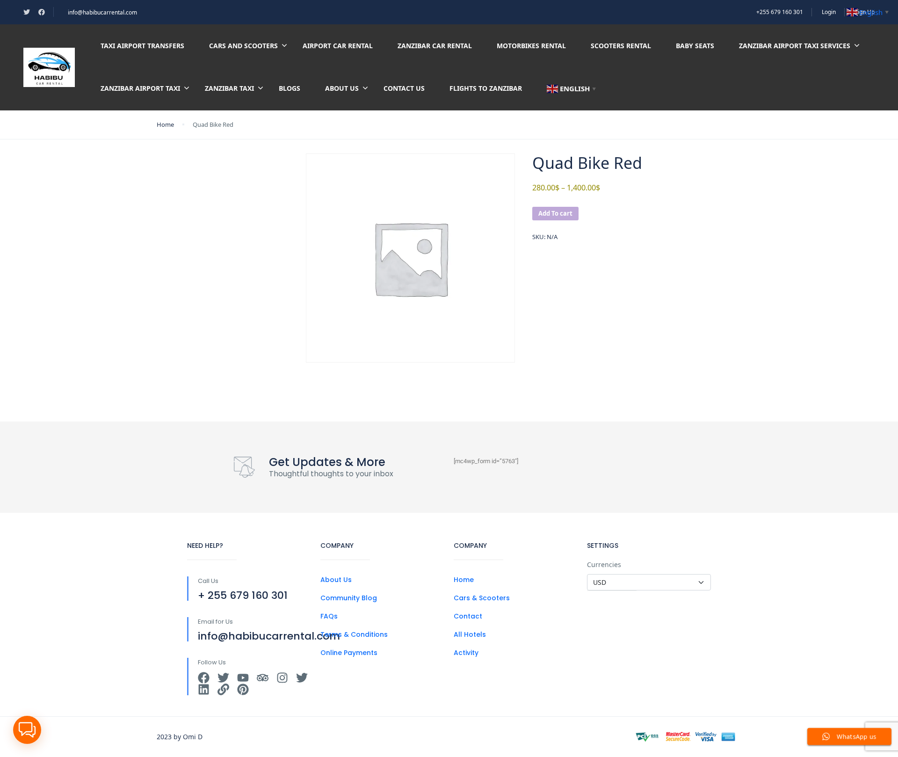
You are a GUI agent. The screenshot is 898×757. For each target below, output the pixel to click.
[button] (27, 730)
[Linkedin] (204, 689)
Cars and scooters (243, 45)
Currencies (604, 564)
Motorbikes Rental (531, 45)
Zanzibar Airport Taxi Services (794, 45)
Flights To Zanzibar (485, 88)
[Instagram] (282, 678)
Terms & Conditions (354, 634)
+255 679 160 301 (779, 12)
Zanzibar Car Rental (435, 45)
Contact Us (404, 88)
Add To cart (555, 213)
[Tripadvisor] (262, 678)
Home (165, 124)
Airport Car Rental (338, 45)
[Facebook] (204, 678)
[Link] (223, 689)
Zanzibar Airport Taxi (140, 88)
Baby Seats (695, 45)
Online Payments (348, 652)
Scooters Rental (621, 45)
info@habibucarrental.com (102, 12)
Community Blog (348, 598)
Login (829, 12)
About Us (342, 88)
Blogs (289, 88)
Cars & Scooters (482, 598)
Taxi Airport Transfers (142, 45)
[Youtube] (243, 678)
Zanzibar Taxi (229, 88)
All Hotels (470, 634)
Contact (468, 616)
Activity (466, 652)
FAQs (329, 616)
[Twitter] (223, 678)
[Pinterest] (243, 689)
